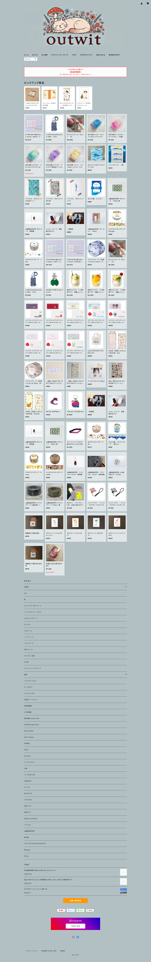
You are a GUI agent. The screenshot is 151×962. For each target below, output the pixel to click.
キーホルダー (28, 687)
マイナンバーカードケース (59, 55)
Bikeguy (27, 850)
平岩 (25, 768)
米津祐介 (27, 743)
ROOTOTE (28, 793)
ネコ (25, 593)
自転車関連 (28, 706)
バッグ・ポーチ (28, 643)
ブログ (74, 55)
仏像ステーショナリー (31, 699)
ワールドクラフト (29, 762)
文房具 (26, 587)
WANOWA (27, 781)
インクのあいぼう (29, 775)
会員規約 (62, 951)
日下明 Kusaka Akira (31, 725)
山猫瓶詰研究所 (29, 831)
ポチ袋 (26, 662)
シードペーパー (29, 637)
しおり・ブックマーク (30, 618)
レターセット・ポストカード (32, 606)
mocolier (27, 756)
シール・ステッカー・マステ (32, 612)
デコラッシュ (28, 631)
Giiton (26, 750)
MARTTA (27, 812)
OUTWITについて (86, 55)
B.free (26, 856)
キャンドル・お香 (29, 656)
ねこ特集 (44, 55)
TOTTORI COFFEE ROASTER (35, 843)
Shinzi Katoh (28, 731)
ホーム (26, 55)
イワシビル (27, 825)
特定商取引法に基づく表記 (49, 951)
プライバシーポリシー (32, 951)
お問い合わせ (100, 55)
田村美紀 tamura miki (31, 718)
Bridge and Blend (30, 818)
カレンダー (27, 624)
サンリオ (26, 787)
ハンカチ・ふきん (29, 693)
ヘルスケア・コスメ (30, 681)
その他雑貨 (28, 712)
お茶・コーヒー (29, 649)
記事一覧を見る (75, 901)
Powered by (73, 958)
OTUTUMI (28, 800)
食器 (25, 674)
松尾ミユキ (27, 806)
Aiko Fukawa (29, 737)
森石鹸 (26, 837)
